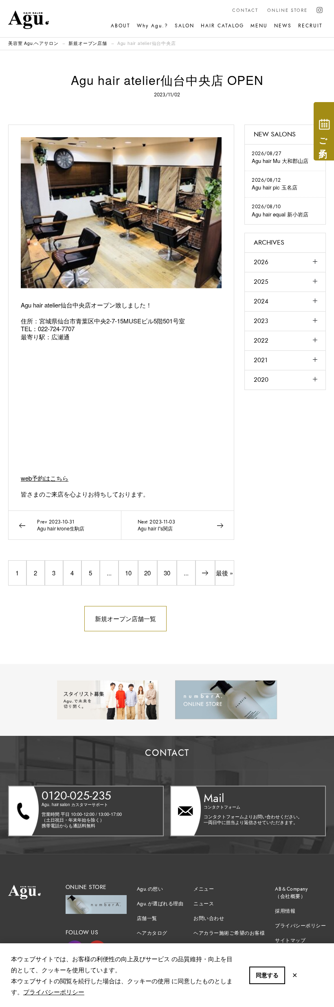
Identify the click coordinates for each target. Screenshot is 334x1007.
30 (167, 572)
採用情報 (285, 911)
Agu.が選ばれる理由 (160, 903)
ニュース (203, 903)
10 (128, 572)
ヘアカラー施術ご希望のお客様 (229, 933)
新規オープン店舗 (87, 43)
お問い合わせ (208, 918)
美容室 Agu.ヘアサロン (33, 43)
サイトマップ (290, 940)
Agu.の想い (150, 889)
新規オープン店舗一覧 (125, 618)
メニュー (203, 889)
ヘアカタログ (152, 933)
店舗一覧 (147, 918)
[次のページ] (205, 573)
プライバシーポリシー (53, 991)
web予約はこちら (44, 478)
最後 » (224, 572)
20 (147, 572)
